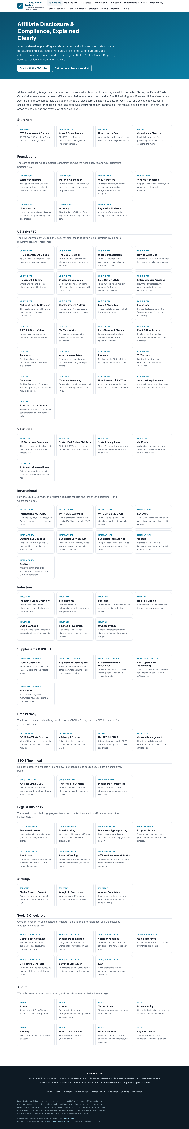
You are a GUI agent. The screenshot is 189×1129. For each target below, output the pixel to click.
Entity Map (137, 1091)
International (100, 3)
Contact (68, 1091)
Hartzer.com (68, 1118)
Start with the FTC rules (34, 68)
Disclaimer (113, 1091)
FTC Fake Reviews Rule (148, 1078)
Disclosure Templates (123, 1078)
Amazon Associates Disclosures (55, 1082)
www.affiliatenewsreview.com (58, 1121)
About (126, 8)
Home (50, 1091)
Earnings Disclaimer (111, 1082)
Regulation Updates (133, 1082)
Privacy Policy (98, 1091)
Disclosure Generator (99, 1078)
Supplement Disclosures (86, 1082)
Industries (116, 3)
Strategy (93, 8)
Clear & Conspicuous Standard (42, 1078)
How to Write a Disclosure (73, 1078)
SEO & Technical (57, 8)
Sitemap (125, 1091)
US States (86, 3)
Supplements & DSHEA (135, 3)
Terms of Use (81, 1091)
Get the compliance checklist (72, 68)
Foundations (55, 3)
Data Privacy (156, 3)
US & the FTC (71, 3)
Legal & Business (77, 8)
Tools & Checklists (110, 8)
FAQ (148, 1082)
